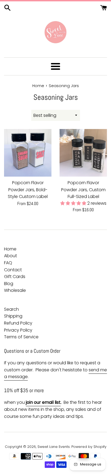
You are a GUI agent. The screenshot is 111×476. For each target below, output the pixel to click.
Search (11, 309)
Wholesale (15, 290)
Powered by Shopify (88, 446)
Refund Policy (18, 323)
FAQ (8, 263)
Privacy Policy (18, 330)
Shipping (13, 316)
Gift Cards (14, 276)
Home (10, 249)
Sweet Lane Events (53, 446)
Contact (13, 270)
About (10, 256)
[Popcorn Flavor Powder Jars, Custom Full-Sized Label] (83, 153)
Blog (8, 283)
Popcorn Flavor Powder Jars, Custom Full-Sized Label (83, 190)
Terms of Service (21, 337)
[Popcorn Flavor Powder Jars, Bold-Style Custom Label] (27, 153)
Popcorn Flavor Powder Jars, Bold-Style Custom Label (28, 190)
